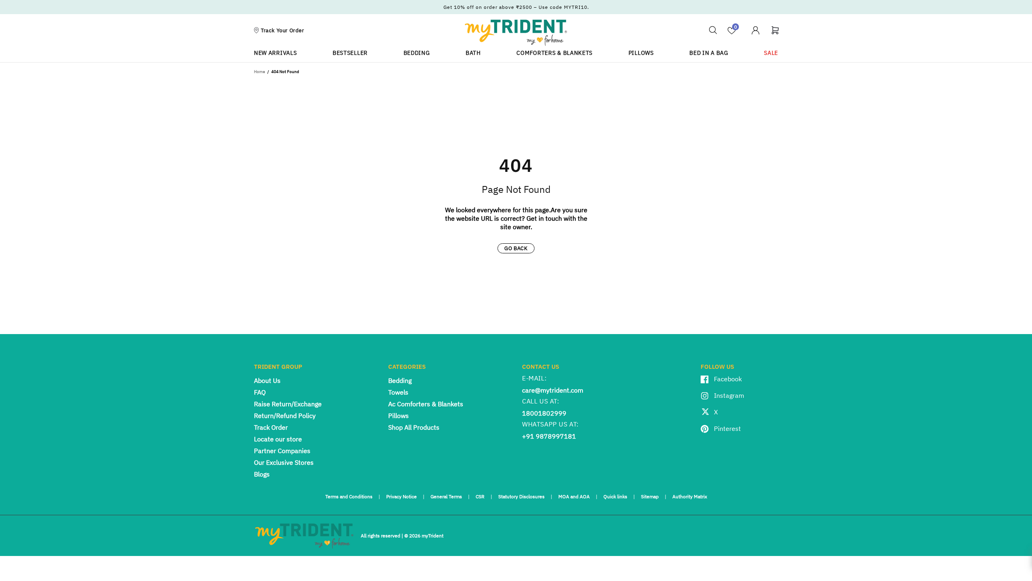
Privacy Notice (401, 496)
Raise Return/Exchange (288, 404)
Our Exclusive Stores (284, 462)
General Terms (446, 496)
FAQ (260, 392)
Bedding (400, 380)
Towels (398, 392)
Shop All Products (413, 427)
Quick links (615, 496)
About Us (267, 380)
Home (259, 71)
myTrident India (516, 32)
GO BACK (516, 248)
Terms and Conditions (348, 496)
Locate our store (278, 439)
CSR (480, 496)
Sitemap (650, 496)
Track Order (271, 427)
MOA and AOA (574, 496)
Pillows (398, 415)
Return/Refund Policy (285, 415)
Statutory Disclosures (521, 496)
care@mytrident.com (552, 390)
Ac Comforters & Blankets (425, 404)
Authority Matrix (689, 496)
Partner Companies (282, 450)
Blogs (262, 474)
